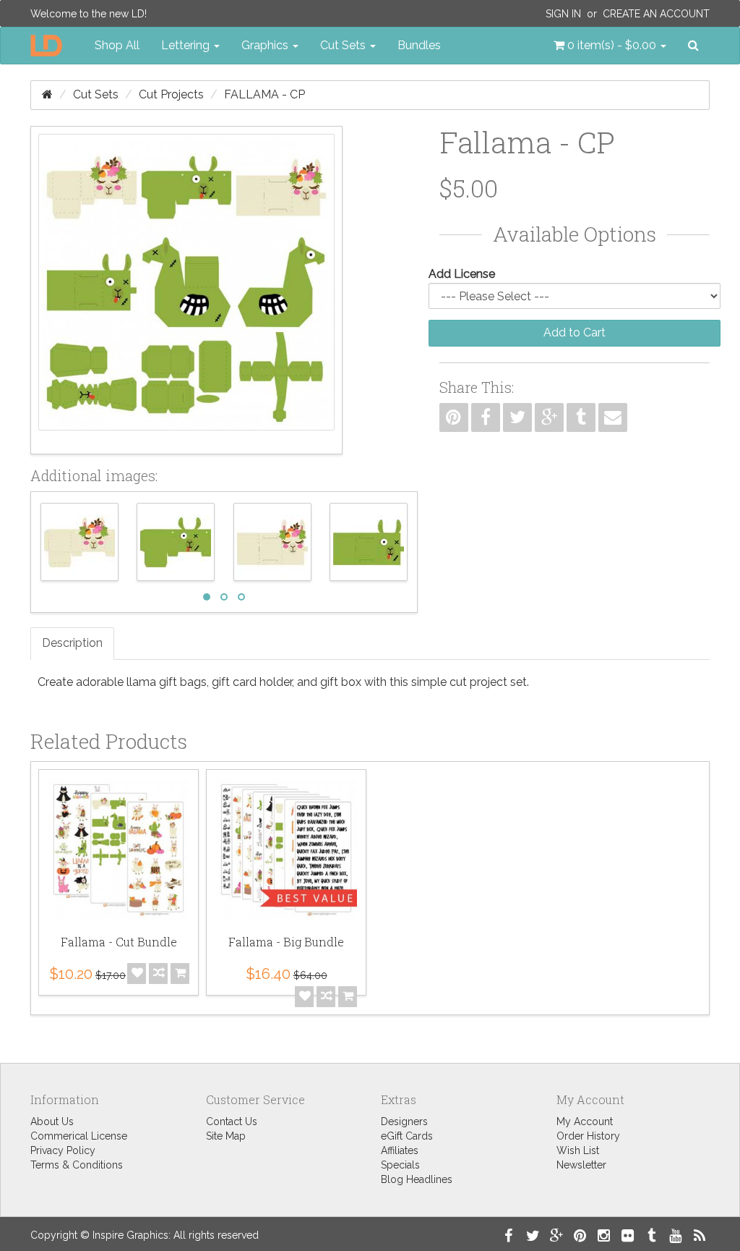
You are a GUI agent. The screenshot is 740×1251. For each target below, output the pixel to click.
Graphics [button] (266, 45)
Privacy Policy (62, 1150)
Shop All (117, 45)
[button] (610, 45)
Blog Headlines (416, 1179)
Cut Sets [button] (344, 45)
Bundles (419, 45)
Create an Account (656, 14)
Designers (404, 1121)
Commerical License (78, 1136)
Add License (462, 274)
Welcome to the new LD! (88, 14)
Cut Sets (96, 94)
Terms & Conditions (76, 1165)
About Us (52, 1121)
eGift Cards (407, 1136)
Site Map (226, 1136)
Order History (588, 1136)
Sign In (563, 14)
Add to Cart (574, 332)
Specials (400, 1165)
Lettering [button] (186, 45)
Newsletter (581, 1165)
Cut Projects (171, 94)
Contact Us (231, 1121)
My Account (584, 1121)
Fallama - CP (264, 94)
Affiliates (399, 1150)
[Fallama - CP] (186, 290)
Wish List (577, 1150)
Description (72, 643)
